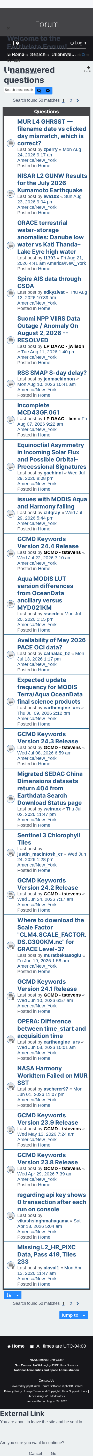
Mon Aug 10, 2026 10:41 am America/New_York (46, 387)
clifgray (52, 512)
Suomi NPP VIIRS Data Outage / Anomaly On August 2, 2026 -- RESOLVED (48, 329)
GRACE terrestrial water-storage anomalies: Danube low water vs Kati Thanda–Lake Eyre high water (50, 237)
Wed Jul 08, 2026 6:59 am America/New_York (44, 755)
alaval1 (51, 1267)
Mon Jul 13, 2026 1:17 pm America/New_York (50, 659)
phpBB (30, 1386)
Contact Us (46, 1380)
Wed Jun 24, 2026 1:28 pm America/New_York (51, 860)
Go (53, 1453)
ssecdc (51, 613)
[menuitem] (32, 1346)
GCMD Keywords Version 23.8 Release (47, 1158)
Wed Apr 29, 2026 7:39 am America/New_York (45, 1176)
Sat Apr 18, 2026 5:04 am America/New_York (49, 1226)
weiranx (52, 808)
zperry (51, 149)
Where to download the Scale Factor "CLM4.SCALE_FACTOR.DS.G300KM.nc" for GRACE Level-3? (52, 935)
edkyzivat (54, 292)
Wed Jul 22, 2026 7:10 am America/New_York (44, 560)
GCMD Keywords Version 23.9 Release (47, 1119)
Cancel (35, 1453)
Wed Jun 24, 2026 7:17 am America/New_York (45, 902)
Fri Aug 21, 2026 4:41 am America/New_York (51, 260)
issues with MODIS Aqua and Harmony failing (52, 503)
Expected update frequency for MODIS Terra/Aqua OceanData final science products (50, 690)
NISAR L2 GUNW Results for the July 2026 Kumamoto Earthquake (52, 183)
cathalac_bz (57, 653)
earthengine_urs (62, 707)
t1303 (50, 257)
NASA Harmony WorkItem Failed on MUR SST (52, 1075)
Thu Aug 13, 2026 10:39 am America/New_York (52, 298)
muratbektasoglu (62, 955)
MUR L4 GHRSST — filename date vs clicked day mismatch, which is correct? (52, 132)
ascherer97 (56, 1089)
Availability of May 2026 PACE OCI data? (51, 643)
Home (44, 165)
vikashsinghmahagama (42, 1220)
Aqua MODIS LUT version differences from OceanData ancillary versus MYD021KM (45, 593)
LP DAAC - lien (60, 418)
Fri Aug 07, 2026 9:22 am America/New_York (52, 424)
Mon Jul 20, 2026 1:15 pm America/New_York (49, 619)
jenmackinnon (59, 378)
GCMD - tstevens (62, 552)
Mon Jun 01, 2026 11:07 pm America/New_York (49, 1094)
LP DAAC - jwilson (64, 346)
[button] (71, 101)
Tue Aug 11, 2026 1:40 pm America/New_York (46, 354)
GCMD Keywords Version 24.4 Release (48, 542)
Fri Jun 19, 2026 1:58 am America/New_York (43, 963)
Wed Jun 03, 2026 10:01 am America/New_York (46, 1050)
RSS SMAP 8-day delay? (52, 372)
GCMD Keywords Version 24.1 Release (47, 985)
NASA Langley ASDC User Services (55, 1365)
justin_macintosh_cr (40, 854)
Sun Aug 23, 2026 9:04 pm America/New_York (49, 202)
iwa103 (51, 196)
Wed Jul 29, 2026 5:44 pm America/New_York (49, 518)
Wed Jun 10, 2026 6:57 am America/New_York (45, 1003)
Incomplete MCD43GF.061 (38, 409)
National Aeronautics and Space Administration (46, 1370)
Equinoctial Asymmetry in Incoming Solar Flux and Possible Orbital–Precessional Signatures (52, 455)
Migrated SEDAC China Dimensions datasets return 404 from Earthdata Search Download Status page (50, 788)
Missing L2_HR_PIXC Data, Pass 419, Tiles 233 (46, 1254)
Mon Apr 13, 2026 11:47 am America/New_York (49, 1273)
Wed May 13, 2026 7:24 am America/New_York (45, 1137)
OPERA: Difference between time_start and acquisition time (51, 1028)
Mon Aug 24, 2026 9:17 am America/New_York (49, 155)
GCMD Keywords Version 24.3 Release (47, 737)
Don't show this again (24, 72)
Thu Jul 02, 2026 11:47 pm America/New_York (49, 814)
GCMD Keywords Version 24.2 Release (47, 884)
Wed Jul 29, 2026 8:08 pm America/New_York (51, 478)
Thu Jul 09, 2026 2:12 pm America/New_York (43, 716)
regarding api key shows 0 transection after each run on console (51, 1202)
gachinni (53, 472)
